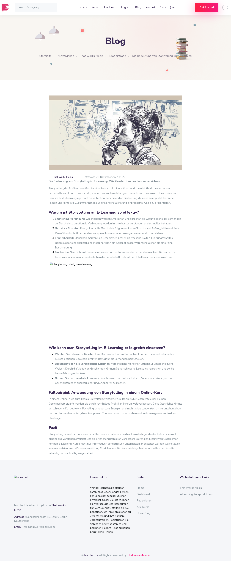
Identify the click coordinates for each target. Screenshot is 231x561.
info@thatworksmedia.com (39, 527)
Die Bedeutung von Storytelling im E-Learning (162, 56)
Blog (138, 7)
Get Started (207, 7)
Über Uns (109, 7)
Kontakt (150, 7)
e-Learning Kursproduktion (196, 494)
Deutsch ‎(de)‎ (167, 7)
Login (125, 7)
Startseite (45, 56)
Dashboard (143, 494)
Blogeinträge (117, 56)
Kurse (95, 7)
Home (83, 7)
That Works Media (91, 56)
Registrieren (144, 500)
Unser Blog (143, 513)
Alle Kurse (143, 507)
